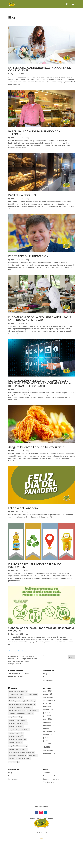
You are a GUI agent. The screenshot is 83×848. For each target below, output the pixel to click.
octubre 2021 (48, 728)
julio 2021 (46, 738)
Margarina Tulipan (15, 743)
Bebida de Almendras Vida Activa (20, 707)
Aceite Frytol (32, 694)
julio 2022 (46, 713)
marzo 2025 (47, 694)
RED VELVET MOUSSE (15, 677)
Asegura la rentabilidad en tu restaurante (36, 447)
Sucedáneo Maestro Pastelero (19, 759)
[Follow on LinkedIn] (45, 812)
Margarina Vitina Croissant (18, 746)
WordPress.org (48, 782)
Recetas (46, 677)
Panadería (22, 755)
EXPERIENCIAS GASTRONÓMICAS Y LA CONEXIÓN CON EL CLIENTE (39, 69)
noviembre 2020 (49, 753)
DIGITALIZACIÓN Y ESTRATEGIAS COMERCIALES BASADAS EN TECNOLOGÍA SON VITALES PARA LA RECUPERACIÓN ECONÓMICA (39, 383)
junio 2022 (47, 716)
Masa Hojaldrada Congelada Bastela (21, 752)
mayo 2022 (47, 719)
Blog (27, 74)
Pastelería (33, 755)
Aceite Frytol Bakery (16, 697)
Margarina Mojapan (16, 733)
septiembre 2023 (49, 700)
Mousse (12, 755)
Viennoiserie (14, 762)
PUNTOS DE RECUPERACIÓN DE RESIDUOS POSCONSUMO (34, 566)
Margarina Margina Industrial (19, 730)
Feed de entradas (49, 776)
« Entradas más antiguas (17, 651)
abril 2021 (46, 747)
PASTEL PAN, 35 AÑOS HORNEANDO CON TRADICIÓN (34, 133)
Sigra (12, 74)
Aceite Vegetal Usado (17, 701)
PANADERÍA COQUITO (22, 195)
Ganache (21, 714)
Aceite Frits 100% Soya (17, 694)
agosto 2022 (48, 710)
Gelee (30, 714)
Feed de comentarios (51, 779)
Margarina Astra (15, 717)
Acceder (46, 773)
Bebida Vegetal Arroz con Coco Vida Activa (23, 710)
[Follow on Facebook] (36, 812)
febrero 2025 (48, 697)
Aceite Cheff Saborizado (18, 691)
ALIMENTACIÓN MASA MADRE (18, 674)
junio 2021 (46, 741)
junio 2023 (47, 703)
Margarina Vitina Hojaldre (18, 749)
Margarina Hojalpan (16, 726)
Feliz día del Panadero (23, 508)
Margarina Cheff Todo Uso (18, 723)
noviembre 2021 (49, 725)
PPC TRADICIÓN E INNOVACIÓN (28, 256)
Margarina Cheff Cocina (17, 720)
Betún (12, 714)
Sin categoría (48, 680)
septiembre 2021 (49, 731)
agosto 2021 (47, 735)
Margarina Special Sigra (17, 739)
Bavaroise (31, 701)
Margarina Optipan (16, 736)
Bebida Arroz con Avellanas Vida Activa (22, 704)
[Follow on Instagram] (41, 812)
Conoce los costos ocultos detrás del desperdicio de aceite (41, 629)
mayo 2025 (47, 691)
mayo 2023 (47, 707)
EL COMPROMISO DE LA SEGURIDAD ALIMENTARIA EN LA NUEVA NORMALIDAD (39, 318)
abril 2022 (47, 722)
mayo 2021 (47, 744)
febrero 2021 (48, 750)
